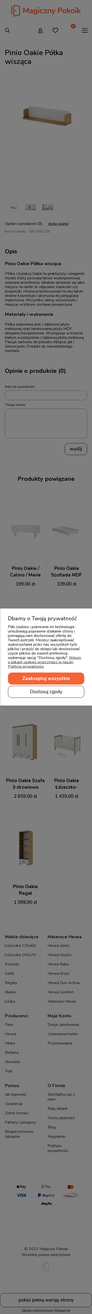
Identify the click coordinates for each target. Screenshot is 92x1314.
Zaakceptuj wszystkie (46, 678)
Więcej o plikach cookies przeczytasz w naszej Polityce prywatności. (44, 662)
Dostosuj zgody (46, 692)
